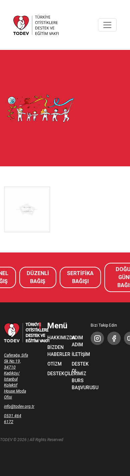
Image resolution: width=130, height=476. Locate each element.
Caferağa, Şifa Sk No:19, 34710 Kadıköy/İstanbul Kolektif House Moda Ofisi (16, 376)
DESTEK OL (77, 367)
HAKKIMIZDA (52, 337)
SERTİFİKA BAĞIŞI (80, 277)
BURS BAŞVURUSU (77, 384)
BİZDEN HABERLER (52, 351)
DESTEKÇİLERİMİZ (52, 373)
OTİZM (52, 364)
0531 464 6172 (12, 418)
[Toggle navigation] (107, 25)
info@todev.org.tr (16, 406)
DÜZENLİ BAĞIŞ (38, 277)
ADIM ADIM (77, 341)
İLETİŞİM (77, 354)
